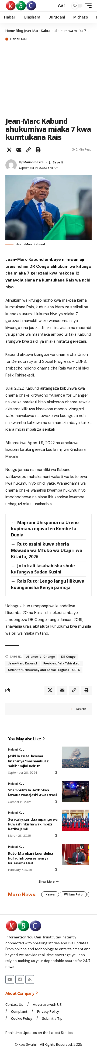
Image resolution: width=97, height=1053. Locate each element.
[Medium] (19, 979)
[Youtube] (9, 979)
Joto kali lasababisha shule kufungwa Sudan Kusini (43, 569)
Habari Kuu (18, 39)
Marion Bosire (33, 162)
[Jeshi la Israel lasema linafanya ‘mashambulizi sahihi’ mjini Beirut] (75, 757)
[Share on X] (9, 149)
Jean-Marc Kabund (22, 663)
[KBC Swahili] (21, 6)
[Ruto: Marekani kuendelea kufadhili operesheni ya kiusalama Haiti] (75, 854)
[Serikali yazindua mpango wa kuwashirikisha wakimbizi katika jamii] (75, 820)
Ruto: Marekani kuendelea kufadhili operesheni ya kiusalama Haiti (30, 858)
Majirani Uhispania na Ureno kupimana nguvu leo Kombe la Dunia (45, 529)
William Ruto (73, 894)
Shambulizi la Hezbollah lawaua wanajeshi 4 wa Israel (32, 792)
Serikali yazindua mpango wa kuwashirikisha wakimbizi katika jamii (33, 824)
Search (81, 709)
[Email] (19, 149)
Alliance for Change (40, 657)
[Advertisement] (48, 79)
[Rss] (29, 979)
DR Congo (68, 657)
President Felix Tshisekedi (61, 663)
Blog (19, 30)
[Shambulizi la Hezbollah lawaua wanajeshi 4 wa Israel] (75, 791)
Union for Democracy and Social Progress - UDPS (44, 670)
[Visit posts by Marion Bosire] (11, 165)
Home (10, 30)
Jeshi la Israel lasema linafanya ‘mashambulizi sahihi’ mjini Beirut (29, 761)
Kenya (50, 894)
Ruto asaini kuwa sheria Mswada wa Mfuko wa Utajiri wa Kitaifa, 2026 (46, 550)
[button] (51, 5)
